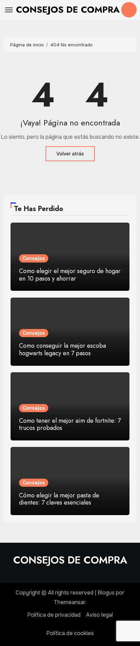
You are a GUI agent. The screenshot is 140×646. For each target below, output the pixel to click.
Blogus (106, 592)
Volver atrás (70, 154)
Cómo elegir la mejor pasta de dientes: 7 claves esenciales (59, 499)
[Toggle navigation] (8, 10)
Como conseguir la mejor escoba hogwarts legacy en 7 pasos (62, 349)
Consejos (33, 258)
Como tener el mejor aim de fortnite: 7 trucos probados (70, 424)
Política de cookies (70, 633)
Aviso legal (99, 614)
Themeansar (69, 602)
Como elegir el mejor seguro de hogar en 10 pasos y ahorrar (70, 275)
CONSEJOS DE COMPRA (68, 9)
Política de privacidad (54, 614)
